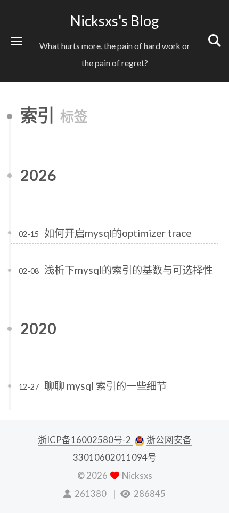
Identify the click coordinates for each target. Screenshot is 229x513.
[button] (16, 40)
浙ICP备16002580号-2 (85, 439)
